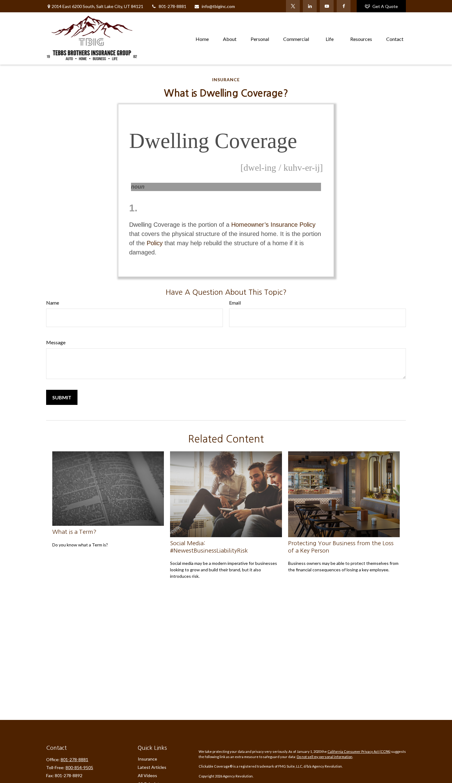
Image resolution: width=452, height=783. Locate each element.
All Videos (147, 775)
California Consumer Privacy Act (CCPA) (359, 751)
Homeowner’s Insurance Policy (273, 224)
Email (235, 303)
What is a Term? (74, 532)
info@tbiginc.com (218, 6)
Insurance (147, 758)
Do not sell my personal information (324, 757)
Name (52, 303)
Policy (155, 243)
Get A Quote (385, 6)
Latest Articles (152, 767)
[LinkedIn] (310, 6)
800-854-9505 (79, 767)
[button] (202, 38)
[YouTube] (327, 6)
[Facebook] (344, 6)
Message (55, 342)
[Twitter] (293, 6)
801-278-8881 (172, 6)
